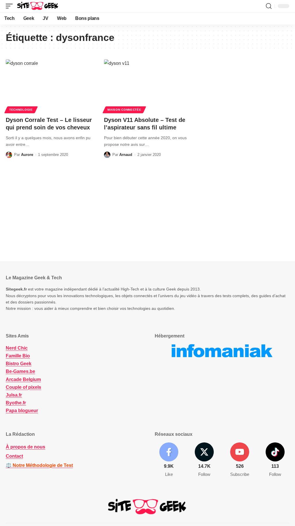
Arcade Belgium (23, 379)
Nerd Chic (17, 348)
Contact (14, 456)
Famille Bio (18, 355)
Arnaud (125, 154)
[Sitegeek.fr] (38, 6)
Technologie (21, 109)
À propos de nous (25, 446)
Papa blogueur (22, 410)
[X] (204, 460)
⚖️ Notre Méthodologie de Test (39, 465)
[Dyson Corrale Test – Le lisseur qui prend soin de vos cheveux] (49, 85)
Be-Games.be (20, 371)
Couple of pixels (23, 387)
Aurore (27, 154)
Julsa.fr (14, 395)
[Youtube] (240, 460)
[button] (11, 6)
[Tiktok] (275, 460)
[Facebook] (169, 460)
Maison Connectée (124, 109)
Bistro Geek (18, 363)
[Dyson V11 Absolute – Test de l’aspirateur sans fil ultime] (147, 85)
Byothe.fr (16, 402)
